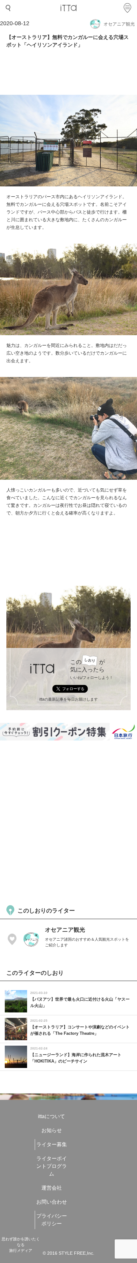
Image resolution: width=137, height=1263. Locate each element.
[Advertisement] (68, 822)
